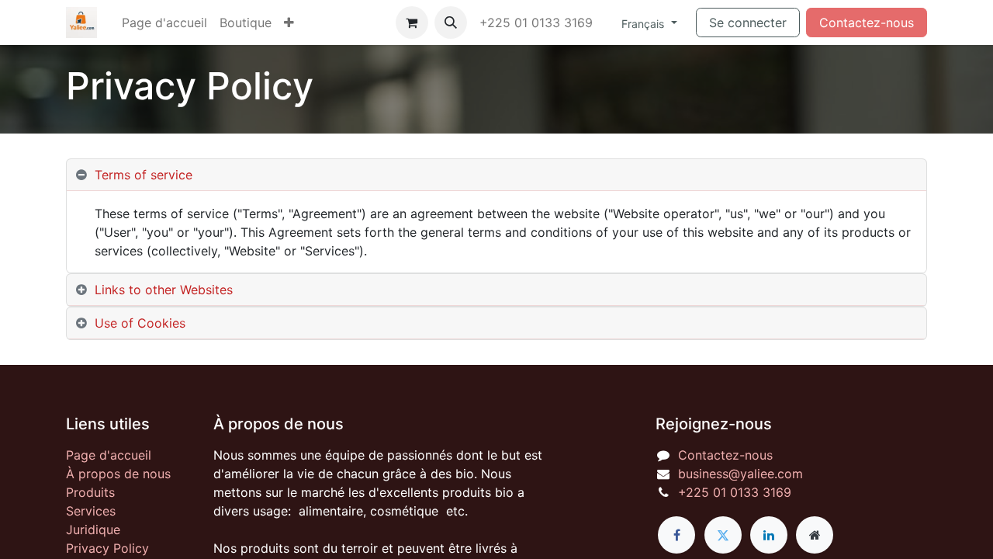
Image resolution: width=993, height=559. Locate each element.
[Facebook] (676, 535)
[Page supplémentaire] (814, 535)
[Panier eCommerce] (412, 22)
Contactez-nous (866, 22)
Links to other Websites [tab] (164, 289)
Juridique (93, 529)
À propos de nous (118, 473)
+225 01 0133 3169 (538, 22)
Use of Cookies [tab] (140, 323)
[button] (450, 22)
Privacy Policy (107, 548)
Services (91, 511)
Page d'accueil (108, 455)
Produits (90, 492)
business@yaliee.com (740, 473)
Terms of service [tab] (143, 174)
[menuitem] (164, 22)
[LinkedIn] (768, 535)
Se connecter (748, 22)
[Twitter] (723, 535)
